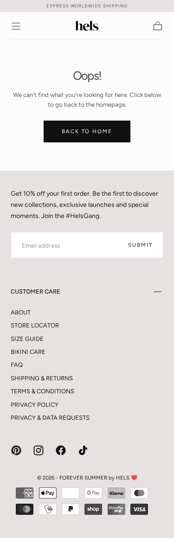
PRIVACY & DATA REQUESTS (50, 417)
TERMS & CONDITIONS (42, 391)
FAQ (17, 364)
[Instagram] (38, 450)
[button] (16, 26)
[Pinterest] (16, 450)
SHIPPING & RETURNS (42, 378)
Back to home (87, 131)
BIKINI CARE (28, 351)
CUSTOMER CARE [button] (35, 291)
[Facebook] (61, 450)
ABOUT (21, 312)
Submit (140, 245)
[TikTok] (83, 450)
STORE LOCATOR (35, 325)
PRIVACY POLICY (34, 404)
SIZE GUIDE (27, 338)
